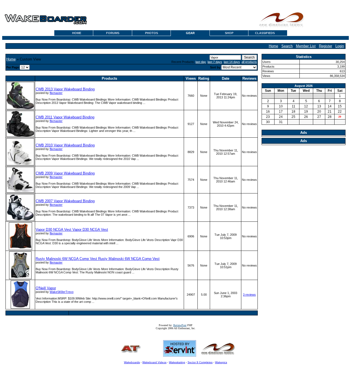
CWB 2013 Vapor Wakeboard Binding (65, 89)
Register (325, 46)
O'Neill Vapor (46, 288)
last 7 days (215, 61)
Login (339, 46)
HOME (76, 33)
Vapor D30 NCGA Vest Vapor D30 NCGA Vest (72, 230)
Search (287, 46)
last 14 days (232, 61)
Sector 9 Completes (200, 362)
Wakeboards (132, 362)
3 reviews (249, 294)
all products (249, 61)
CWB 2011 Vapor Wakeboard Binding (65, 117)
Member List (306, 46)
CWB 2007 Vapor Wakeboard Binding (65, 201)
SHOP (229, 33)
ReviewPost (179, 325)
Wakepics (221, 362)
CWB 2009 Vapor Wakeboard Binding (65, 173)
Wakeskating (177, 362)
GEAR (190, 33)
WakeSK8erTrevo (61, 291)
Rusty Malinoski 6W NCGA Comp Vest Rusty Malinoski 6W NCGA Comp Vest (98, 259)
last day (201, 61)
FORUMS (112, 33)
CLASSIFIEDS (265, 33)
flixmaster (56, 93)
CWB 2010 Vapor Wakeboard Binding (65, 145)
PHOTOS (151, 33)
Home (273, 46)
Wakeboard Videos (154, 362)
